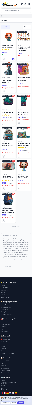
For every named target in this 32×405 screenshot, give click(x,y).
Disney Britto (4, 309)
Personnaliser (5, 402)
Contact (3, 346)
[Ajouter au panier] (13, 59)
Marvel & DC (4, 290)
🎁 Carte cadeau (5, 339)
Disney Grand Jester (6, 314)
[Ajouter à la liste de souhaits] (3, 59)
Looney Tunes (5, 297)
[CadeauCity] (2, 393)
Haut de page (8, 266)
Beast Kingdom (5, 324)
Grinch (3, 295)
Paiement (3, 365)
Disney (3, 285)
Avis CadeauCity (5, 373)
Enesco (3, 322)
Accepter (21, 402)
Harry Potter (4, 287)
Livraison (3, 348)
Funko (2, 329)
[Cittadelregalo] (5, 393)
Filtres (7, 27)
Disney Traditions (6, 307)
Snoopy (3, 292)
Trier (25, 27)
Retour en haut (16, 226)
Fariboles (3, 326)
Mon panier (4, 344)
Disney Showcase (6, 312)
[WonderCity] (7, 393)
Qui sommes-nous (6, 370)
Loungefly (4, 305)
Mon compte (4, 341)
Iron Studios (4, 331)
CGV (2, 363)
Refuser (14, 402)
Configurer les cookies (7, 353)
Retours (3, 351)
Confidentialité (5, 368)
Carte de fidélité (5, 361)
